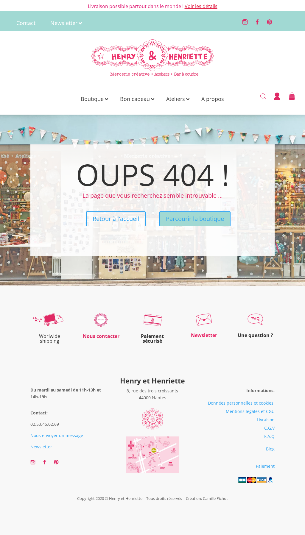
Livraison (266, 419)
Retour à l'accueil (116, 219)
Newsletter (41, 447)
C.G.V (269, 428)
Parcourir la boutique (195, 219)
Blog (270, 449)
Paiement (265, 466)
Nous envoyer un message (56, 435)
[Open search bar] (263, 95)
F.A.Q (269, 436)
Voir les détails (201, 6)
